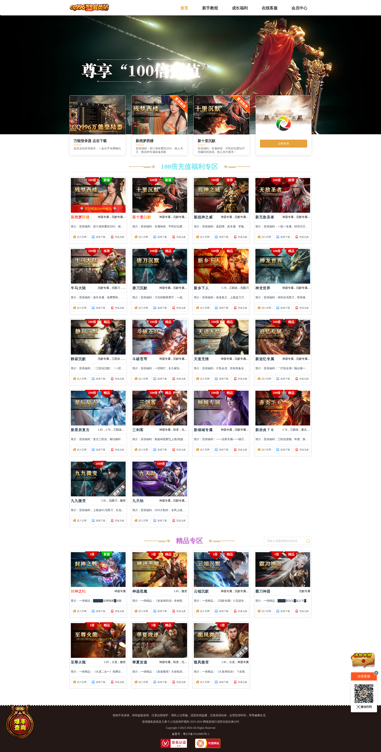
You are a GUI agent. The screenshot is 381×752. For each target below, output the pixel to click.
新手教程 (210, 8)
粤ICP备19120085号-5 (196, 734)
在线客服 (270, 8)
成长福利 (240, 8)
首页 (184, 8)
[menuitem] (184, 8)
